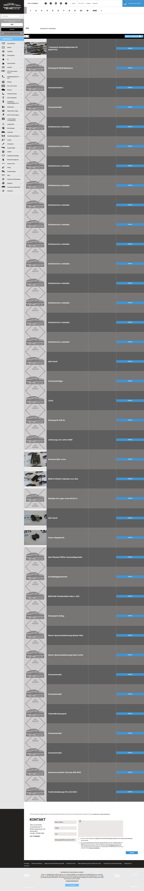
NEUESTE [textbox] (127, 36)
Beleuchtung (10, 107)
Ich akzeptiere (72, 885)
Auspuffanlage (11, 148)
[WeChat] (56, 3)
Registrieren (95, 3)
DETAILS (130, 48)
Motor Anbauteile (11, 97)
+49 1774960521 (35, 836)
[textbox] (12, 24)
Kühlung (9, 82)
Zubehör (9, 151)
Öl (7, 59)
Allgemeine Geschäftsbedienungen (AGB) (54, 863)
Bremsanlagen (11, 128)
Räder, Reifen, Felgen (12, 111)
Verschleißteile (11, 43)
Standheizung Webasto (13, 136)
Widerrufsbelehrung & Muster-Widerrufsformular (89, 863)
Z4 (81, 11)
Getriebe (9, 67)
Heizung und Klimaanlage (13, 179)
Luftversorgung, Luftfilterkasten (11, 119)
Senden (132, 852)
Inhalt (80, 820)
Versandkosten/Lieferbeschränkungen (112, 863)
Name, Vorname (59, 822)
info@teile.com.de (113, 845)
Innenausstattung (11, 93)
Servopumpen (10, 55)
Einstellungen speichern (12, 33)
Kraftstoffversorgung (13, 115)
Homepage (26, 863)
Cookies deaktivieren (72, 881)
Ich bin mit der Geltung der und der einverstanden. (106, 839)
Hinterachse (10, 144)
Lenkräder (9, 51)
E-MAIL (57, 828)
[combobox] (80, 3)
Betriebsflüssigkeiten (13, 159)
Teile (82, 844)
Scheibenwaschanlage (13, 155)
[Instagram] (61, 3)
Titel (56, 834)
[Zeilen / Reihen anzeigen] (142, 36)
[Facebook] (46, 3)
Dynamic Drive (11, 163)
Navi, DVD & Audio (12, 86)
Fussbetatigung (11, 171)
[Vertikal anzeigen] (140, 36)
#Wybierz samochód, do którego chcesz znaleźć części (12, 21)
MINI (95, 11)
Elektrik (9, 47)
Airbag (9, 167)
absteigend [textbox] (134, 36)
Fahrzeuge (10, 132)
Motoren (9, 90)
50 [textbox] (25, 36)
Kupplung (9, 183)
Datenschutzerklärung (126, 838)
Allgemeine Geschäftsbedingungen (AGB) (105, 838)
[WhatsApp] (51, 3)
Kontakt (73, 3)
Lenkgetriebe (10, 124)
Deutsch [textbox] (80, 3)
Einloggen (88, 3)
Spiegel (9, 140)
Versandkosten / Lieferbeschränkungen (101, 814)
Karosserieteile (11, 63)
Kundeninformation (71, 863)
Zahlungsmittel (127, 863)
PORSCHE (10, 191)
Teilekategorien (7, 39)
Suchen (20, 16)
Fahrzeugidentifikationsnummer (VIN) (64, 840)
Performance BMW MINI (13, 187)
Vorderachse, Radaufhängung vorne (13, 102)
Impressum (26, 865)
